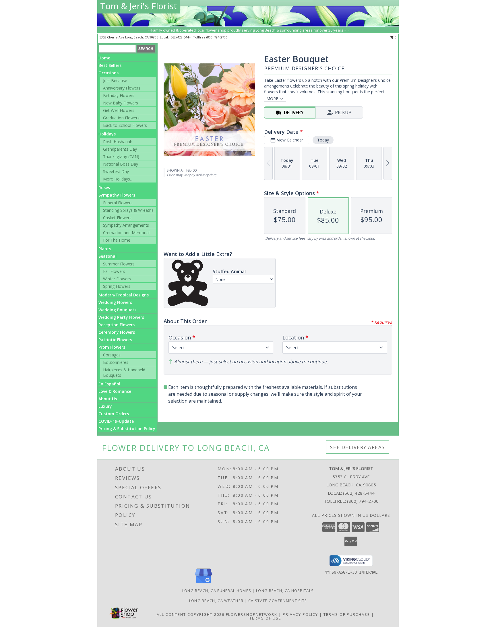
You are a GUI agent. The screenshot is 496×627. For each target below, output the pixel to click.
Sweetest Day (116, 171)
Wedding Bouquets (117, 309)
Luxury (105, 406)
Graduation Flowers (121, 118)
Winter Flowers (117, 279)
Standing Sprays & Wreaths (128, 210)
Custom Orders (113, 413)
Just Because (115, 80)
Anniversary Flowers (121, 88)
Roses (104, 187)
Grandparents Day (120, 149)
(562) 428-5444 (180, 37)
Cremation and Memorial (126, 232)
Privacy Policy (300, 614)
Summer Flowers (119, 264)
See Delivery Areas (357, 447)
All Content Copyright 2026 (190, 614)
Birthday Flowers (118, 95)
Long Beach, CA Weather (216, 600)
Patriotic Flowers (115, 339)
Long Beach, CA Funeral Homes (216, 590)
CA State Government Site (277, 600)
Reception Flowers (116, 324)
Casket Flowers (117, 217)
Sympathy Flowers (116, 195)
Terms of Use (265, 618)
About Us (107, 398)
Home (104, 58)
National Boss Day (120, 164)
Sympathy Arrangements (126, 225)
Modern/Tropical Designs (123, 295)
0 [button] (395, 37)
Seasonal (107, 256)
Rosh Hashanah (117, 141)
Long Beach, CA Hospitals (285, 590)
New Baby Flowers (120, 103)
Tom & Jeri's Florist (138, 5)
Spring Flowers (116, 286)
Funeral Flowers (118, 202)
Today (323, 140)
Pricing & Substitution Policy (126, 428)
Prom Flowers (111, 347)
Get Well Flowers (118, 110)
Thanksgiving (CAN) (121, 156)
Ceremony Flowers (116, 332)
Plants (104, 248)
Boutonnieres (115, 362)
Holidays (107, 134)
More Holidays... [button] (118, 179)
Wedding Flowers (115, 302)
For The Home (116, 240)
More (272, 98)
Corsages (112, 355)
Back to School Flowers (125, 125)
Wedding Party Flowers (121, 317)
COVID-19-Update (116, 421)
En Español (109, 384)
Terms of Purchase (346, 614)
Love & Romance (114, 391)
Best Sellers (109, 65)
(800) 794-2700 (216, 37)
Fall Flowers (114, 271)
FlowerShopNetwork (251, 614)
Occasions (108, 72)
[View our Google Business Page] (203, 583)
